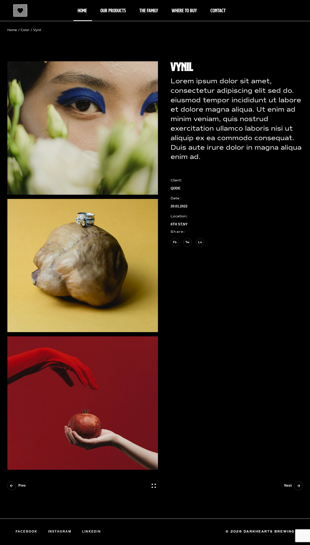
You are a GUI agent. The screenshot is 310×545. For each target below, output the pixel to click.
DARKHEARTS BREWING (268, 531)
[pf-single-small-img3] (82, 403)
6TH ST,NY (179, 224)
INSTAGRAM (59, 531)
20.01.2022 (179, 206)
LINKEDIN (91, 531)
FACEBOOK (27, 531)
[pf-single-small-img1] (82, 128)
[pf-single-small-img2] (82, 265)
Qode (176, 188)
